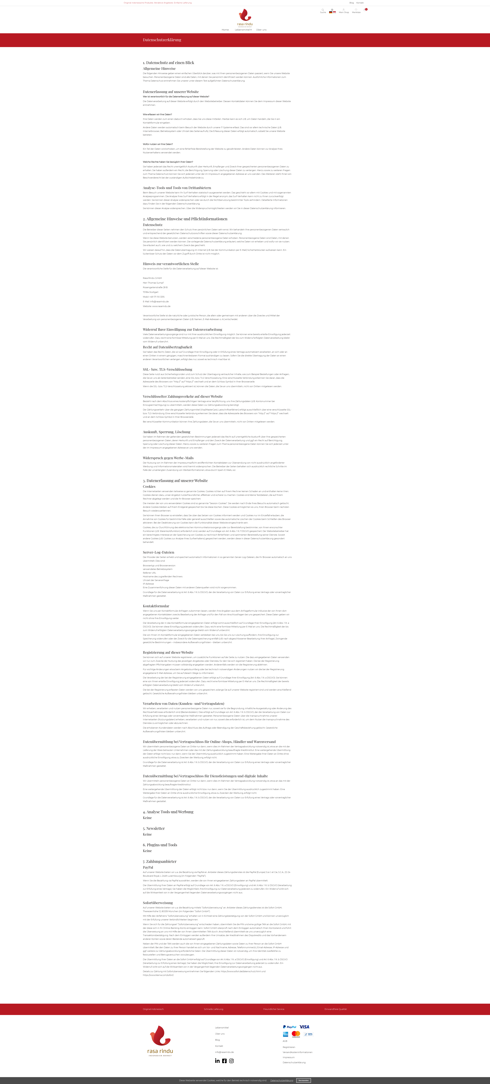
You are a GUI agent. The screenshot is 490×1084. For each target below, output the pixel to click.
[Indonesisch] (334, 12)
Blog (217, 1040)
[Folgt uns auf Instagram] (231, 1060)
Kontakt (219, 1046)
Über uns (220, 1034)
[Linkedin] (217, 1060)
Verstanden (304, 1080)
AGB (285, 1041)
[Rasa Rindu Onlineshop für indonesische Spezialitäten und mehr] (177, 1040)
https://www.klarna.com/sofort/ (158, 975)
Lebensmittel (222, 1027)
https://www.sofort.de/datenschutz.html (241, 971)
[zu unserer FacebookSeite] (224, 1060)
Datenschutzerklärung (281, 1080)
